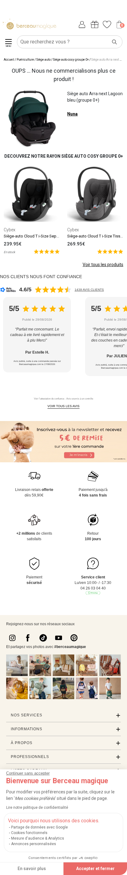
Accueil (9, 59)
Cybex (9, 229)
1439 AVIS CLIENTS (89, 289)
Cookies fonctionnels (29, 833)
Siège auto (43, 59)
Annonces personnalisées (33, 844)
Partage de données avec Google (39, 827)
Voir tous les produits (103, 264)
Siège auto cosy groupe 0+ (71, 59)
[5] (47, 251)
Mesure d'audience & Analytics (37, 838)
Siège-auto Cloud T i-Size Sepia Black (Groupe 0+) (48, 236)
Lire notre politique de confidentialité (37, 807)
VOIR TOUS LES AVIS (63, 406)
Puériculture (25, 59)
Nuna (72, 113)
